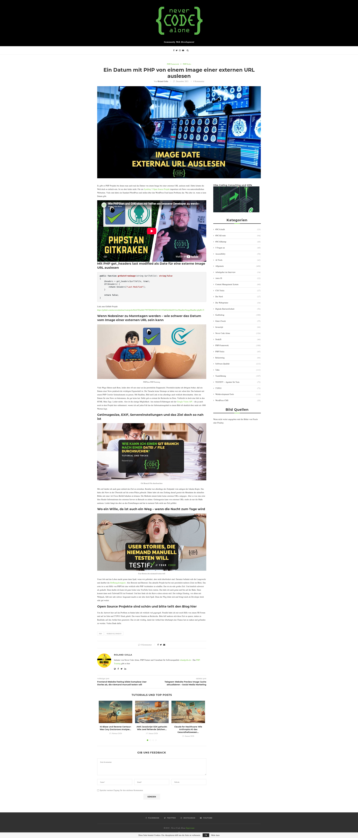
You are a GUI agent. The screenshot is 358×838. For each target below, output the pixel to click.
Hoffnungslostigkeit (118, 582)
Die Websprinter (238, 302)
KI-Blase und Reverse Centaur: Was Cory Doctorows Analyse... (115, 728)
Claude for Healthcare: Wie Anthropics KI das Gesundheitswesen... (188, 729)
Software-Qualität (238, 363)
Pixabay (220, 422)
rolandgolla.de (185, 660)
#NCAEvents (238, 235)
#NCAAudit (238, 229)
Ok (206, 835)
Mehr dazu (215, 835)
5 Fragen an (238, 247)
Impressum (190, 828)
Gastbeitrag (238, 314)
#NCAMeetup (238, 241)
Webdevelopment (114, 634)
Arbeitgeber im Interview (238, 272)
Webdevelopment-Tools (238, 394)
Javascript (238, 327)
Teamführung (238, 375)
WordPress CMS (238, 400)
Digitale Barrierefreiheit (238, 308)
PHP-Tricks (187, 64)
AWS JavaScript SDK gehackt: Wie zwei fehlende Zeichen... (151, 728)
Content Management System (238, 284)
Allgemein (238, 266)
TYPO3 (238, 388)
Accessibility (238, 253)
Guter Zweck (238, 321)
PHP (100, 634)
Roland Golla (163, 81)
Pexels (255, 419)
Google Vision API (184, 401)
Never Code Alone (238, 333)
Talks (238, 369)
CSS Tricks (238, 290)
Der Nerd (238, 296)
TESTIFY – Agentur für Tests (238, 382)
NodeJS (238, 339)
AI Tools (238, 260)
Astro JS (238, 278)
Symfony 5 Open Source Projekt (157, 189)
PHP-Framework (173, 64)
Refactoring (238, 357)
